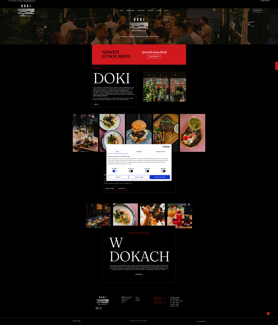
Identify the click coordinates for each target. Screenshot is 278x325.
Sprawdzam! (154, 56)
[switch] (131, 171)
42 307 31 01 (21, 0)
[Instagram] (100, 308)
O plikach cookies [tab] (160, 151)
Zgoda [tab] (117, 151)
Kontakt (166, 10)
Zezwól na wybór (139, 177)
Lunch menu (141, 10)
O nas (121, 10)
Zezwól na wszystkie (160, 177)
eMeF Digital (202, 321)
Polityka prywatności (77, 320)
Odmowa (118, 177)
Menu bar (150, 10)
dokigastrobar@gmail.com (29, 0)
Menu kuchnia (130, 10)
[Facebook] (97, 308)
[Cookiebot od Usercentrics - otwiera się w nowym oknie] (163, 147)
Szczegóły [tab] (139, 151)
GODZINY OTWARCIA (265, 0)
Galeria (158, 10)
